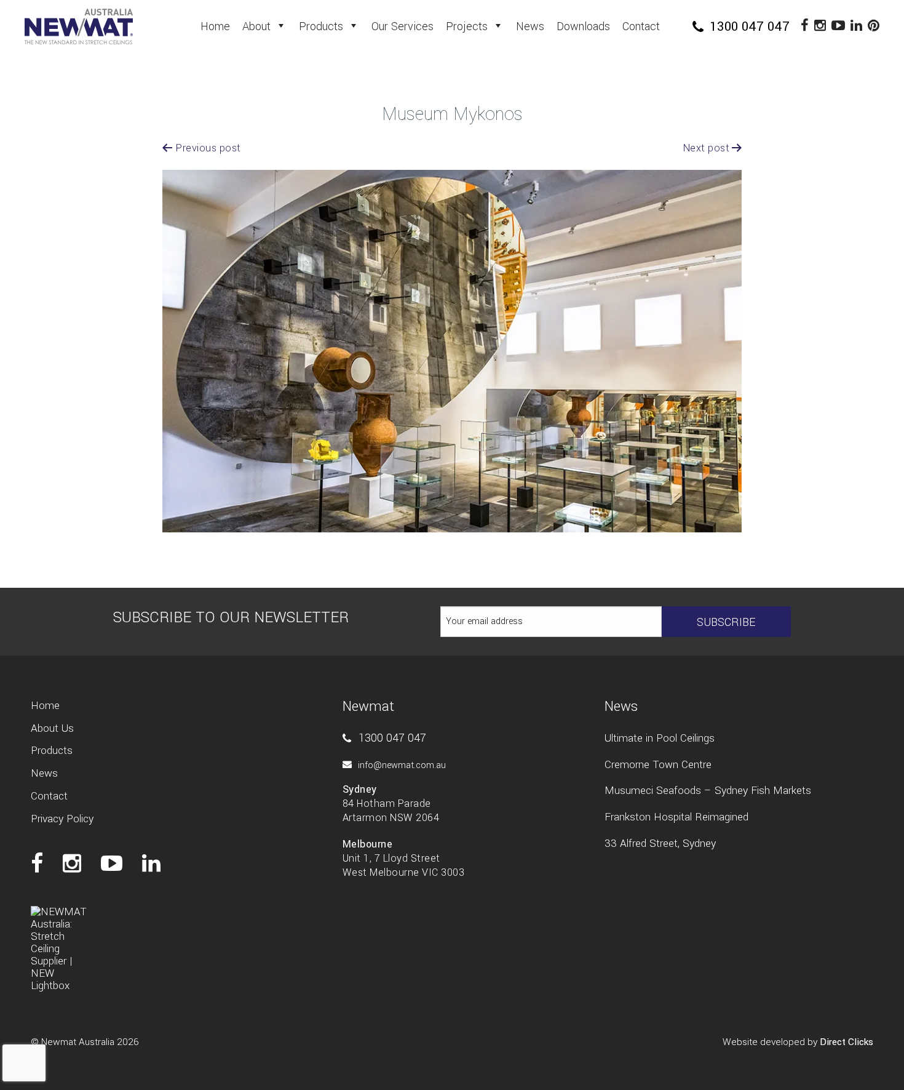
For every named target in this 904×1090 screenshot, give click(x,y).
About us (52, 728)
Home (215, 26)
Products (321, 26)
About (256, 26)
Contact (641, 26)
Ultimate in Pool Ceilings (660, 738)
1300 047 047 (748, 26)
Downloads (583, 26)
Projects (467, 26)
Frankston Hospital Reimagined (676, 817)
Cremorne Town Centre (658, 764)
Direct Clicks (846, 1042)
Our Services (402, 26)
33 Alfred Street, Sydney (660, 843)
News (530, 26)
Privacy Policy (62, 819)
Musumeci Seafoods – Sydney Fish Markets (708, 790)
